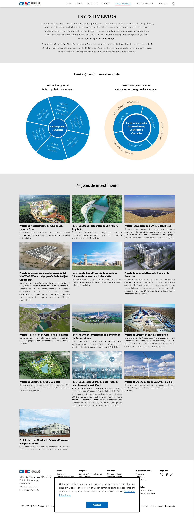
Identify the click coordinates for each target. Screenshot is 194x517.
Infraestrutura (85, 476)
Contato (162, 3)
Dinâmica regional (114, 476)
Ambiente (140, 474)
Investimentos (122, 3)
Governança (141, 479)
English (145, 506)
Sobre (79, 3)
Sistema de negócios (65, 476)
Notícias (106, 3)
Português (170, 506)
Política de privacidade (145, 493)
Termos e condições (144, 490)
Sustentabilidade (144, 3)
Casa (68, 3)
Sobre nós (61, 474)
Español (160, 506)
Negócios (92, 3)
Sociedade (140, 476)
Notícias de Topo (114, 474)
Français (152, 506)
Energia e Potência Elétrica (90, 474)
